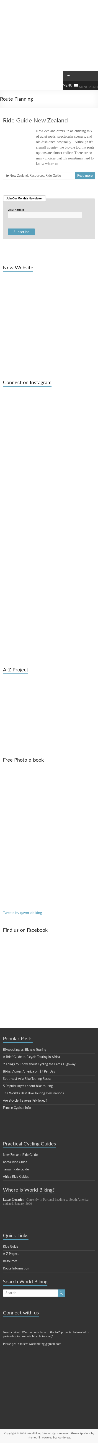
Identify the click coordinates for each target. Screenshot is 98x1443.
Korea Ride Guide (15, 1162)
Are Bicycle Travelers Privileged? (25, 1100)
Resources (37, 175)
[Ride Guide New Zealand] (17, 130)
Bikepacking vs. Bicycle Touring (24, 1049)
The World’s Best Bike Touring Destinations (33, 1093)
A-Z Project (11, 1254)
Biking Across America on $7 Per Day (29, 1071)
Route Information (16, 1268)
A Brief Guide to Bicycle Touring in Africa (31, 1057)
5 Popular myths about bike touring (28, 1086)
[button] (88, 87)
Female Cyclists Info (17, 1108)
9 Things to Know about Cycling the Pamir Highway (39, 1064)
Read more (85, 175)
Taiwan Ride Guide (16, 1169)
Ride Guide (53, 175)
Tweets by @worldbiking (22, 913)
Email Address (16, 210)
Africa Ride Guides (16, 1176)
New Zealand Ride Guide (20, 1155)
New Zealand (19, 175)
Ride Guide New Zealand (35, 121)
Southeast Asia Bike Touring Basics (27, 1078)
